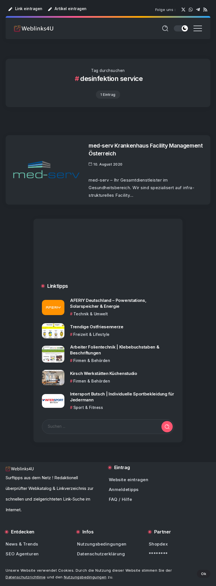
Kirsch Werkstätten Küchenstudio (103, 373)
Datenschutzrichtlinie (26, 577)
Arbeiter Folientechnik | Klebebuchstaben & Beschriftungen (114, 350)
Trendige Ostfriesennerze (96, 326)
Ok (203, 573)
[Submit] (167, 426)
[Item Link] (46, 170)
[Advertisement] (108, 257)
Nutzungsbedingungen (85, 577)
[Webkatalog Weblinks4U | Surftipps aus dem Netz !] (33, 28)
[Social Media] (183, 9)
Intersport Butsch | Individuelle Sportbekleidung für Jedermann (122, 396)
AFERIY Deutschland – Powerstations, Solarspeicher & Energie (108, 303)
